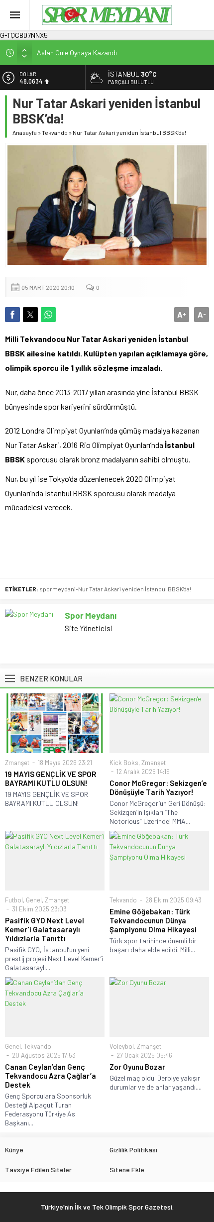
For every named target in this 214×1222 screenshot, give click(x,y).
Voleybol (121, 1046)
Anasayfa (24, 132)
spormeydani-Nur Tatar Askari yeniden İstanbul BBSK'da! (115, 588)
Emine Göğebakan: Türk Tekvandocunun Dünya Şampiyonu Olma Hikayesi (153, 920)
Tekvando (55, 132)
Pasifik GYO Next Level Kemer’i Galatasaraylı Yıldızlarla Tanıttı (44, 929)
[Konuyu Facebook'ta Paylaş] (12, 314)
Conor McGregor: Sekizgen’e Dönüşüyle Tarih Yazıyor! (158, 787)
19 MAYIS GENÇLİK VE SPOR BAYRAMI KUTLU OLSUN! (50, 778)
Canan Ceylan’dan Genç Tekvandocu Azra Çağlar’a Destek (50, 1075)
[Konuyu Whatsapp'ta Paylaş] (48, 314)
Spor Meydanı (90, 615)
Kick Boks (123, 763)
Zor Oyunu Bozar (137, 1066)
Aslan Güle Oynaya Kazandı (77, 52)
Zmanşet (17, 763)
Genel (34, 900)
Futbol (14, 900)
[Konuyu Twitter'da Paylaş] (30, 314)
